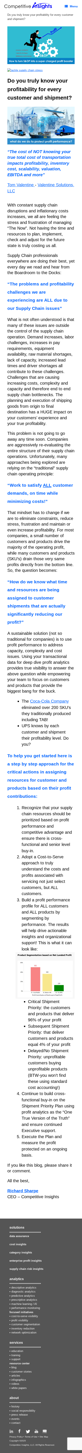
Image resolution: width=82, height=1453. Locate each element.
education (17, 1351)
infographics (18, 1379)
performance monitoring (25, 1308)
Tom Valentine (21, 185)
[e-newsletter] (45, 1432)
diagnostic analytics (23, 1291)
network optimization (23, 1332)
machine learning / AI (24, 1304)
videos (15, 1383)
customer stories (21, 1371)
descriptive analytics (23, 1287)
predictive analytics (23, 1295)
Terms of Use (31, 1437)
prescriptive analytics (24, 1299)
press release (19, 1414)
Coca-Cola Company (49, 701)
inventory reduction (22, 1328)
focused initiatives (21, 1312)
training (15, 1355)
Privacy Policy (16, 1437)
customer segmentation (25, 1324)
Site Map (44, 1437)
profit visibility (19, 1320)
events (15, 1418)
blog (13, 1367)
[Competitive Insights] (29, 5)
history (15, 1406)
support (15, 1359)
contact (15, 1422)
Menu (74, 6)
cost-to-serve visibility (24, 1316)
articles (15, 1375)
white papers (19, 1388)
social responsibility (23, 1410)
